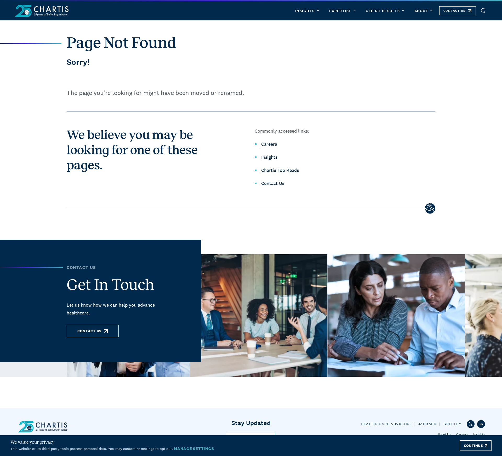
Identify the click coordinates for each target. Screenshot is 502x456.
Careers (269, 144)
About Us (444, 434)
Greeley (452, 423)
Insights (269, 157)
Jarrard (427, 423)
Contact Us (272, 183)
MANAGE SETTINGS (194, 448)
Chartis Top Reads (280, 170)
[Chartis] (42, 11)
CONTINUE (473, 445)
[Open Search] (483, 11)
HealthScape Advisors (386, 423)
